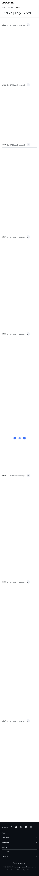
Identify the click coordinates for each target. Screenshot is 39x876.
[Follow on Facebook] (11, 827)
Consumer (5, 838)
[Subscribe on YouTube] (16, 827)
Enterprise (5, 842)
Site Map (29, 870)
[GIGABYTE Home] (8, 2)
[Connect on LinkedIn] (26, 827)
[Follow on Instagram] (21, 827)
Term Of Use (11, 870)
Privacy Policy (21, 870)
